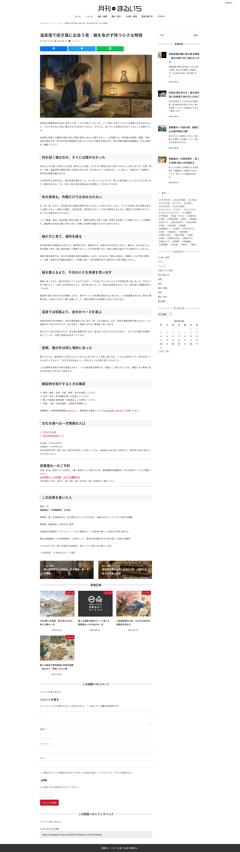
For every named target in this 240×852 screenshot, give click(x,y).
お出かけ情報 (180, 200)
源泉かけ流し (166, 235)
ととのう (177, 203)
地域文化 (192, 216)
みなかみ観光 (179, 206)
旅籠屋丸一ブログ (108, 848)
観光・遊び (162, 297)
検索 (196, 35)
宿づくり (164, 222)
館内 (194, 244)
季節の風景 (173, 219)
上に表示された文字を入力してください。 (60, 787)
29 (191, 344)
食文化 (184, 244)
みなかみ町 (165, 206)
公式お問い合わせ (113, 410)
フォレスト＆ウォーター (170, 212)
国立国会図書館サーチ (53, 435)
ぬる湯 (188, 203)
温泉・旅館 (162, 288)
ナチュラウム (191, 209)
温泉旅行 (172, 232)
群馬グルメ (188, 238)
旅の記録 (46, 552)
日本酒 (176, 228)
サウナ (178, 209)
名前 (43, 729)
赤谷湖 (175, 244)
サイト (43, 758)
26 (173, 344)
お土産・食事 (163, 257)
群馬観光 (187, 241)
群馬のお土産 (174, 238)
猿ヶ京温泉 (180, 235)
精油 (191, 235)
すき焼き (193, 200)
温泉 (73, 552)
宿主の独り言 (177, 222)
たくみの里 (165, 203)
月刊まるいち (60, 552)
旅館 (160, 279)
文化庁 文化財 (49, 432)
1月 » (167, 351)
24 (161, 344)
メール (44, 743)
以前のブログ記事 (165, 270)
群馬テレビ (165, 241)
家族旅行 (193, 219)
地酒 (162, 219)
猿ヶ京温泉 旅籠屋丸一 (129, 848)
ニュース (75, 41)
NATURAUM (165, 200)
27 (179, 344)
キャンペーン (166, 209)
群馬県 (176, 241)
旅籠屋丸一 (229, 2)
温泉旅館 (184, 232)
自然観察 (164, 244)
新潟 (162, 225)
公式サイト (72, 410)
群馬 (162, 238)
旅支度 (183, 225)
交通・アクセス (178, 216)
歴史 (160, 283)
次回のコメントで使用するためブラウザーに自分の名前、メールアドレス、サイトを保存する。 (88, 772)
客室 (184, 219)
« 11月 (161, 351)
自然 (160, 292)
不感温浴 (164, 216)
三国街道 (187, 212)
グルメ (161, 261)
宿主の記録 (192, 222)
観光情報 (161, 301)
